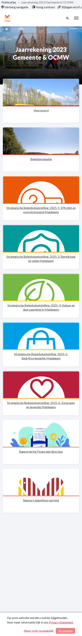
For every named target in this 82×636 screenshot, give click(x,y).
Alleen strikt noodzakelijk (38, 630)
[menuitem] (14, 7)
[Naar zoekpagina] (68, 18)
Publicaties (9, 2)
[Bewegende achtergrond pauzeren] (6, 29)
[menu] (76, 18)
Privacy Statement (61, 622)
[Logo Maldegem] (7, 18)
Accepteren (65, 630)
